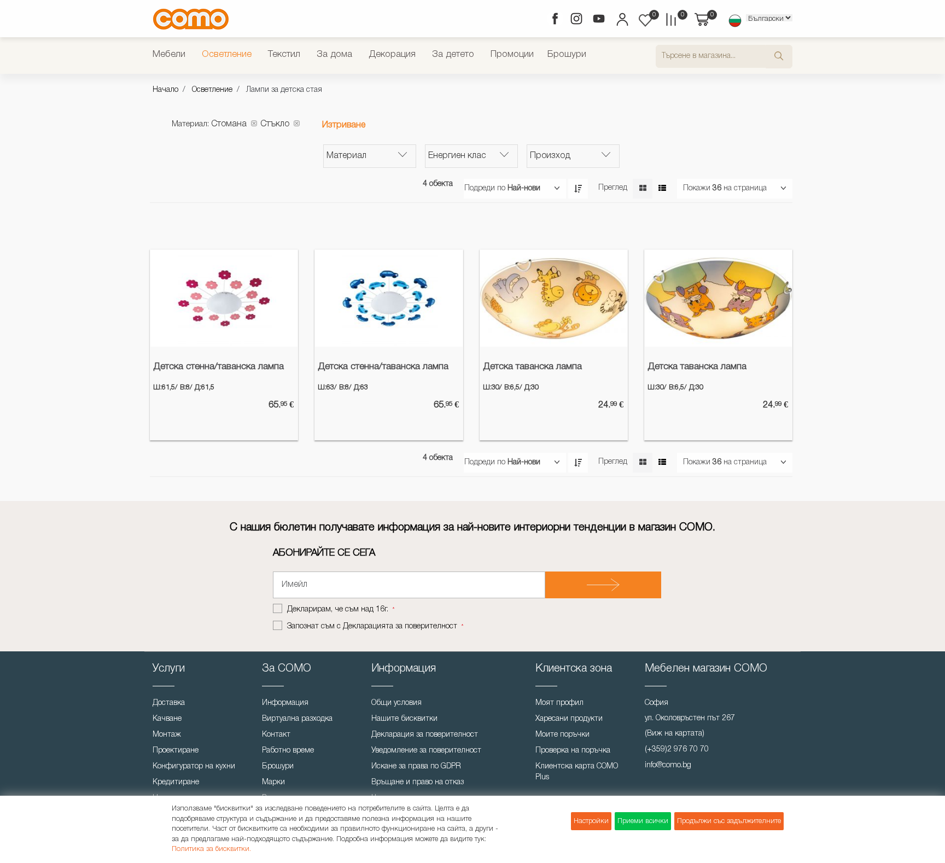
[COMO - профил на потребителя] (621, 21)
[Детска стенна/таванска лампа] (224, 298)
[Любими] (645, 20)
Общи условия (396, 703)
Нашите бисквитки (404, 718)
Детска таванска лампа (532, 367)
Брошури (566, 54)
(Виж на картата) (674, 733)
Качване (167, 718)
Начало (165, 90)
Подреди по (484, 188)
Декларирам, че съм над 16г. (338, 609)
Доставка (169, 703)
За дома (334, 54)
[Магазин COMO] (191, 19)
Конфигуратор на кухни (194, 766)
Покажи (696, 188)
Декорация (392, 54)
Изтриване (343, 125)
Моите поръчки (562, 734)
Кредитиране (176, 782)
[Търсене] (779, 56)
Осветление (227, 54)
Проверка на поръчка (572, 750)
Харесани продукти (569, 718)
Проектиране (176, 750)
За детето (453, 54)
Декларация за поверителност (424, 734)
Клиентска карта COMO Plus (576, 772)
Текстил (284, 54)
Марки (273, 782)
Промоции (512, 54)
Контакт (276, 734)
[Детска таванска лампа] (553, 298)
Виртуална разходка (297, 718)
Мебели (169, 54)
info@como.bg (668, 765)
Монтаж (167, 734)
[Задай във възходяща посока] (578, 189)
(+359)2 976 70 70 (677, 749)
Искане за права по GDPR (416, 766)
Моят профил (559, 703)
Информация (285, 703)
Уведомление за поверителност (426, 750)
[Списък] (662, 189)
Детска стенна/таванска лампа (218, 367)
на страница (745, 188)
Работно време (288, 750)
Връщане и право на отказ (417, 782)
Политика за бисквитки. (211, 849)
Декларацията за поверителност (400, 626)
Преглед (612, 187)
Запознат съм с (372, 626)
